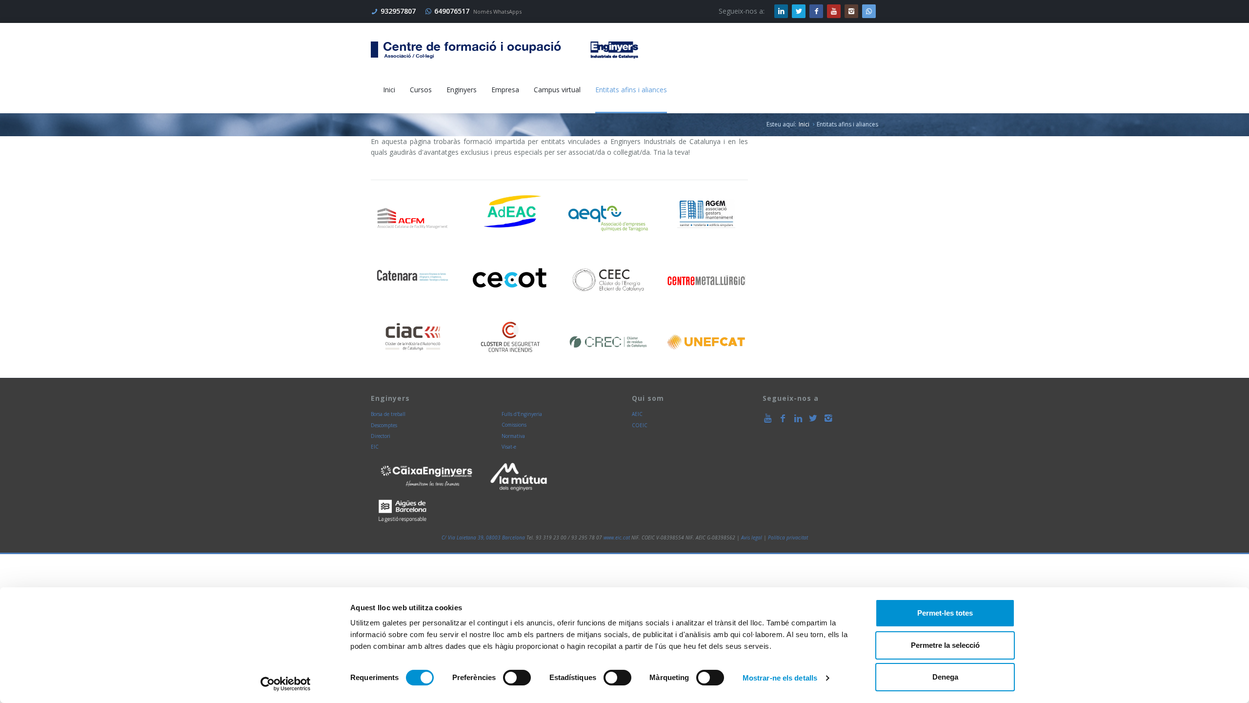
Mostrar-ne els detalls (780, 678)
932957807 (398, 11)
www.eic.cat (617, 537)
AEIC (637, 414)
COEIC (639, 425)
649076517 (451, 11)
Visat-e (509, 446)
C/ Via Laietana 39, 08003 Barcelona (483, 537)
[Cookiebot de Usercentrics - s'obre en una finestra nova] (285, 684)
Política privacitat (788, 537)
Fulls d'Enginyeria (522, 414)
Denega (945, 677)
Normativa (513, 436)
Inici (804, 124)
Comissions (514, 424)
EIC (375, 446)
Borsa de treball (388, 414)
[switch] (517, 677)
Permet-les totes (945, 613)
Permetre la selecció (945, 645)
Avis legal (751, 537)
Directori (380, 436)
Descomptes (384, 425)
